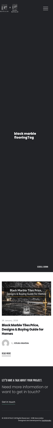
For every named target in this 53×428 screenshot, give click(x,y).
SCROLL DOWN (42, 423)
